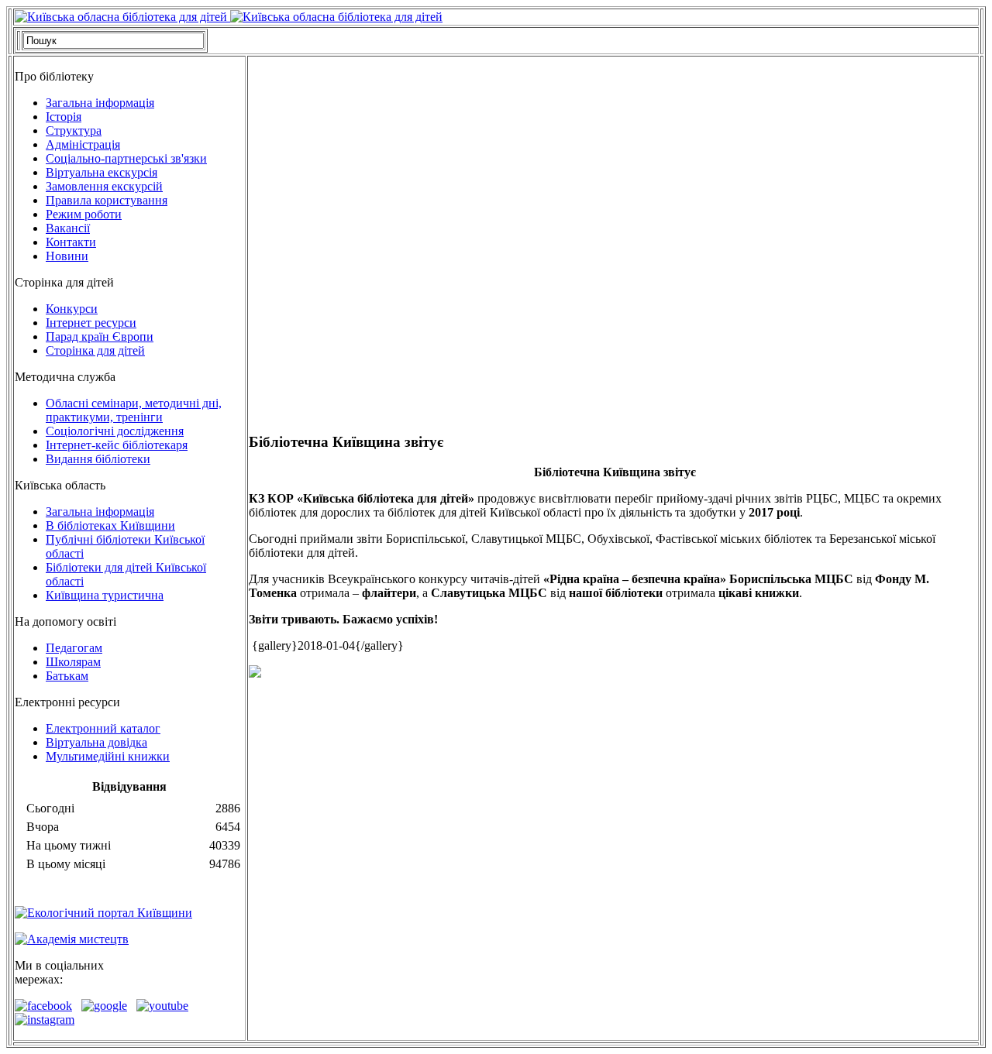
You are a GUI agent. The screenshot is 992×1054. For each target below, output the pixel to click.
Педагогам (74, 647)
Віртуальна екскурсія (101, 172)
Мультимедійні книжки (108, 756)
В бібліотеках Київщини (110, 525)
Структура (74, 130)
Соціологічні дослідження (115, 431)
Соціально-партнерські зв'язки (126, 158)
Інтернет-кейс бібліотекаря (117, 444)
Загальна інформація (100, 102)
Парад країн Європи (99, 336)
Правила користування (106, 200)
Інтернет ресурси (91, 322)
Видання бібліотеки (98, 458)
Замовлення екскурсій (104, 186)
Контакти (71, 242)
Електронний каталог (103, 728)
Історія (63, 116)
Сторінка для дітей (95, 350)
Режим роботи (84, 214)
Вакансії (68, 228)
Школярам (73, 661)
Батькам (67, 675)
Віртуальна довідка (96, 742)
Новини (67, 256)
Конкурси (72, 308)
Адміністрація (83, 144)
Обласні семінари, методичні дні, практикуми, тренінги (134, 410)
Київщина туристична (105, 595)
